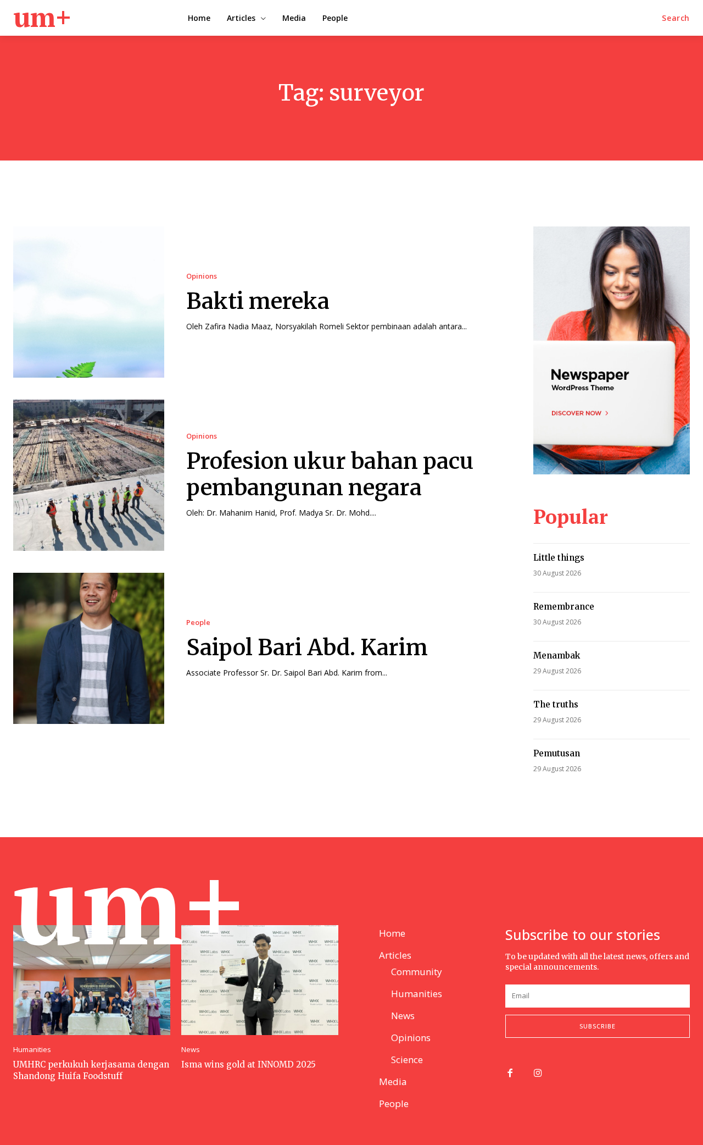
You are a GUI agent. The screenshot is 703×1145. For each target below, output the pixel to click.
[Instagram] (538, 1074)
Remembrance (563, 606)
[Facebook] (510, 1074)
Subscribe (597, 1026)
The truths (555, 704)
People (198, 622)
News (190, 1049)
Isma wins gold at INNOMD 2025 (248, 1064)
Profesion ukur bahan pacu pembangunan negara (330, 474)
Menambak (556, 655)
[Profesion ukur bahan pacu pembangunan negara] (88, 475)
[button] (676, 18)
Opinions (201, 276)
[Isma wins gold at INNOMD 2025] (259, 980)
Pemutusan (556, 753)
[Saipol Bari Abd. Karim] (88, 648)
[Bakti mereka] (88, 302)
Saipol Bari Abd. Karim (307, 647)
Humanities (32, 1049)
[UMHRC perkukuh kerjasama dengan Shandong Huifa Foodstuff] (91, 980)
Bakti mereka (258, 301)
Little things (558, 557)
